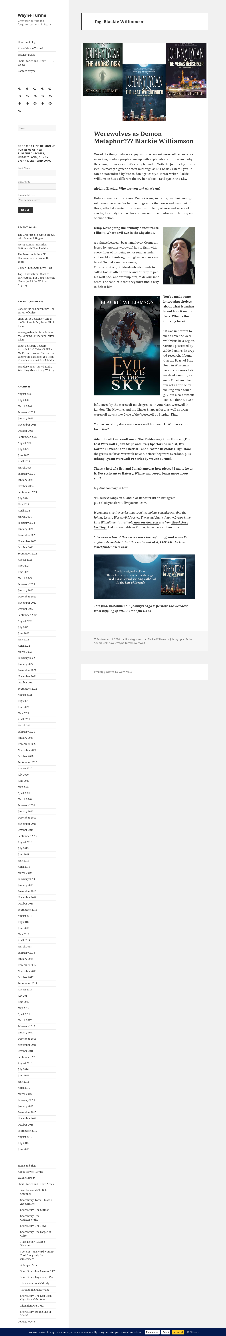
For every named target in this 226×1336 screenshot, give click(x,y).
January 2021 (25, 737)
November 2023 (27, 541)
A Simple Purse (29, 1265)
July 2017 (23, 995)
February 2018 (26, 952)
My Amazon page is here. (111, 488)
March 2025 (25, 467)
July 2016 (23, 1069)
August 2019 (25, 842)
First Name (24, 168)
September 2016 (27, 1057)
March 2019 (25, 873)
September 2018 (27, 909)
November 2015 (27, 1118)
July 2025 (23, 449)
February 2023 (26, 584)
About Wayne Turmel (30, 48)
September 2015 (27, 1130)
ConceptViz (24, 309)
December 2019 (27, 817)
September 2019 (27, 836)
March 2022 (25, 651)
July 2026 (23, 400)
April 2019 (24, 866)
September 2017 (27, 983)
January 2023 (25, 590)
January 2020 (25, 811)
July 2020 (23, 774)
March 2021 (25, 725)
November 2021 (27, 676)
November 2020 (27, 750)
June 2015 (23, 1149)
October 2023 (26, 547)
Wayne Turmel (33, 15)
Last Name (24, 181)
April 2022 (24, 645)
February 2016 (26, 1100)
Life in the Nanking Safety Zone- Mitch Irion (36, 322)
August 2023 (25, 559)
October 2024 (26, 486)
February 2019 (26, 879)
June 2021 (23, 707)
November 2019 (27, 823)
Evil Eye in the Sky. (173, 179)
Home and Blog (27, 42)
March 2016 (25, 1094)
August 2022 (25, 621)
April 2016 (24, 1087)
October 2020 (26, 756)
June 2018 (23, 928)
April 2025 (24, 461)
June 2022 (23, 633)
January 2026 (25, 418)
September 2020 (27, 762)
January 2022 (25, 664)
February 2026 (26, 412)
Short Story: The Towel (33, 1225)
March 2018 (25, 946)
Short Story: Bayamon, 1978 (36, 1277)
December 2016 (27, 1038)
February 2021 (26, 731)
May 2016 (23, 1081)
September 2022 (27, 615)
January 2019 (25, 885)
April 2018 (24, 940)
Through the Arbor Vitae (34, 1289)
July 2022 (23, 627)
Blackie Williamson (158, 639)
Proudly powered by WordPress (113, 672)
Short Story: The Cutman (34, 1210)
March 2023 (25, 578)
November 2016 (27, 1044)
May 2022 (23, 639)
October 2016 (26, 1051)
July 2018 (23, 922)
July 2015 (23, 1143)
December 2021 (27, 670)
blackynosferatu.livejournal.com (123, 503)
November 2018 (27, 897)
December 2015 (27, 1112)
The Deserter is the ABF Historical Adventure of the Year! (34, 258)
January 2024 (25, 529)
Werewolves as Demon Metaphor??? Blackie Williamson (144, 137)
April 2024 (24, 510)
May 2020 (23, 787)
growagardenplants (29, 332)
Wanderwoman (27, 366)
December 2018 (27, 891)
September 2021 (27, 688)
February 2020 (26, 805)
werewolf (139, 643)
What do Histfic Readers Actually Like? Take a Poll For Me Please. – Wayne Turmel (35, 349)
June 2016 (23, 1075)
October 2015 (26, 1124)
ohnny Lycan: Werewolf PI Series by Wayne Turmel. (133, 459)
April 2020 (24, 793)
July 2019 (23, 848)
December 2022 (27, 596)
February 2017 (26, 1026)
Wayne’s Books (26, 54)
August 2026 (25, 394)
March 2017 (25, 1020)
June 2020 (23, 780)
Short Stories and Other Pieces (32, 62)
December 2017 (27, 965)
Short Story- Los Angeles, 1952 (38, 1271)
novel (112, 643)
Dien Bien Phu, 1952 (32, 1305)
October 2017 (26, 977)
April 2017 (24, 1014)
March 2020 (25, 799)
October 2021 (26, 682)
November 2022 (27, 602)
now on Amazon (146, 522)
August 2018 (25, 916)
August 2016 (25, 1063)
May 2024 (23, 504)
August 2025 (25, 443)
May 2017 (23, 1008)
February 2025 (26, 473)
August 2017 (25, 989)
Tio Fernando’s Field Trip (35, 1283)
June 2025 (23, 455)
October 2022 (26, 609)
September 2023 (27, 553)
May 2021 (23, 713)
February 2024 (26, 523)
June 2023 (23, 572)
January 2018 (25, 959)
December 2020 (27, 744)
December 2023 (27, 535)
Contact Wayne (27, 71)
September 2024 (27, 492)
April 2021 (24, 719)
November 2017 (27, 971)
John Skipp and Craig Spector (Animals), (148, 444)
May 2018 (23, 934)
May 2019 (23, 860)
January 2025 (25, 480)
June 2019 (23, 854)
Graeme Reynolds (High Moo (168, 449)
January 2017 (25, 1032)
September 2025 (27, 437)
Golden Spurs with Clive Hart (35, 268)
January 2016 (25, 1106)
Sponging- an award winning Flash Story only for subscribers (37, 1255)
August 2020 (25, 768)
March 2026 (25, 406)
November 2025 (27, 424)
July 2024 (23, 498)
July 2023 (23, 566)
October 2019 (26, 830)
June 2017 (23, 1001)
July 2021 (23, 701)
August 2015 (25, 1137)
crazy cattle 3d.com (29, 318)
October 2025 (26, 430)
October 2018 (26, 903)
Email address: (26, 195)
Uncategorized (133, 639)
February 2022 (26, 658)
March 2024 (25, 516)
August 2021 (25, 694)
